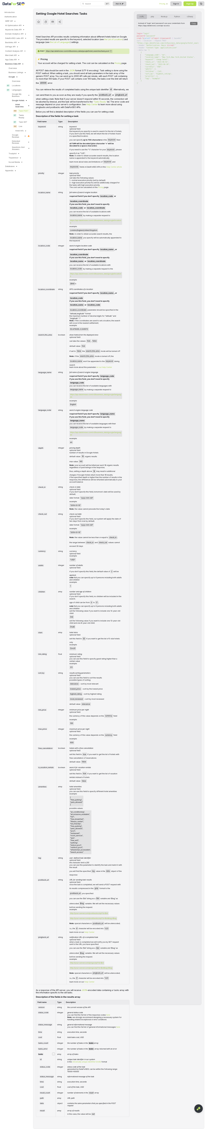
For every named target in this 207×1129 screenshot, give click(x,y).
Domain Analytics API (14, 34)
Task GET (23, 122)
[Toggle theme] (201, 3)
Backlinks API (11, 42)
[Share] (59, 21)
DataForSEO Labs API (14, 38)
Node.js (164, 16)
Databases (10, 166)
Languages (17, 90)
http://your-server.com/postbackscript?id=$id (89, 913)
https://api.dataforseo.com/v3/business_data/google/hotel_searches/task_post (77, 51)
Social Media (14, 162)
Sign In (176, 4)
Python (177, 16)
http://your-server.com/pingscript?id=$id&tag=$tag (91, 968)
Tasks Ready (21, 116)
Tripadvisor (13, 158)
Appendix (9, 170)
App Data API (11, 60)
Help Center (92, 104)
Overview (13, 68)
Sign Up (189, 4)
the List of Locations (113, 39)
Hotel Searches (19, 105)
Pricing (162, 4)
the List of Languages (60, 42)
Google (12, 77)
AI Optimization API (13, 25)
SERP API (9, 21)
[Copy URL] (45, 21)
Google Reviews (15, 136)
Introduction (10, 12)
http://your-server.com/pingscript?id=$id (87, 963)
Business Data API (13, 64)
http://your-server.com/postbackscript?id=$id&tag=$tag (93, 918)
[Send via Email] (52, 21)
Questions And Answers (18, 148)
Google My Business (16, 95)
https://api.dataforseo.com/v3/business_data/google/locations (95, 221)
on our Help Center (104, 367)
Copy (194, 23)
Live (20, 126)
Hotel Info (19, 131)
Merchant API (11, 55)
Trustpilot (13, 153)
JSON (72, 70)
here (108, 1015)
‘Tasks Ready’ (99, 102)
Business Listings (16, 72)
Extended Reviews (16, 142)
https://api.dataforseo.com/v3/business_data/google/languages (95, 395)
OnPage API (10, 47)
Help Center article (114, 167)
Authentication (11, 17)
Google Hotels (18, 100)
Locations (16, 85)
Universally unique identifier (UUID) (86, 1062)
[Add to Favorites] (38, 21)
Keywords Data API (13, 30)
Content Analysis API (14, 51)
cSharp (190, 16)
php (152, 16)
